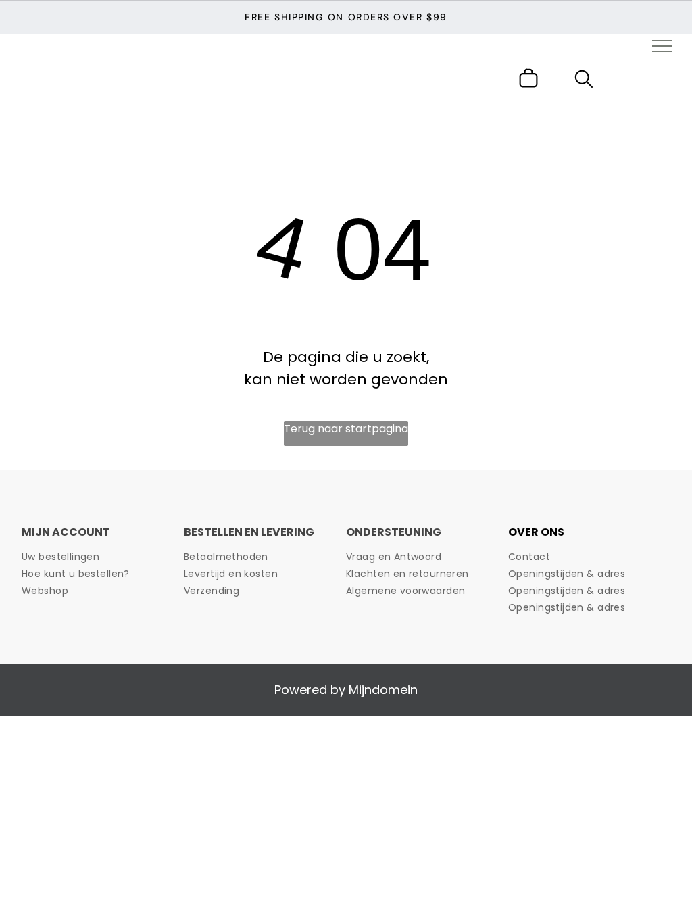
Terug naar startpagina (346, 428)
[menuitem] (98, 557)
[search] (583, 81)
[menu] (662, 46)
